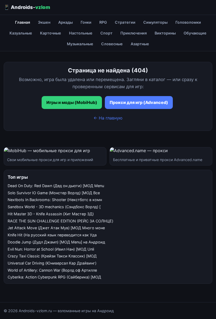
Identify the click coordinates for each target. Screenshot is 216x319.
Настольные (80, 33)
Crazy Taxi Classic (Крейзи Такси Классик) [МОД (52, 256)
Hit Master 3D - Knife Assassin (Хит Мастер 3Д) (51, 214)
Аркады (65, 22)
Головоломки (188, 22)
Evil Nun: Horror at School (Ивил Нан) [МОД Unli (51, 249)
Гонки (86, 22)
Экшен (44, 22)
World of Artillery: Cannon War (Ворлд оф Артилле (52, 270)
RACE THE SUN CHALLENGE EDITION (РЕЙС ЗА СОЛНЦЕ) (60, 221)
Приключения (133, 33)
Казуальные (20, 33)
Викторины (165, 33)
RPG (103, 22)
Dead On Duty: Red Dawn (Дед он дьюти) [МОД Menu (56, 185)
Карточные (50, 33)
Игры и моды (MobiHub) (71, 102)
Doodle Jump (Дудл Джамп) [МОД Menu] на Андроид (56, 242)
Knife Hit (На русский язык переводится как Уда (52, 235)
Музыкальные (80, 44)
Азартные (140, 44)
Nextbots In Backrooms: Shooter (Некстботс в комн (55, 199)
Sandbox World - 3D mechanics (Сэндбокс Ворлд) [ (54, 207)
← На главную (108, 118)
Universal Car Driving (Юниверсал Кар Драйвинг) (52, 263)
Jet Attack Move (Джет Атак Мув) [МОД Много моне (56, 228)
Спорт (106, 33)
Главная (22, 22)
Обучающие (195, 33)
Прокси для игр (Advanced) (139, 102)
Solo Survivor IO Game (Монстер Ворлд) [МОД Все (54, 193)
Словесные (112, 44)
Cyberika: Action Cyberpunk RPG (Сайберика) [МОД (54, 277)
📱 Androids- (27, 7)
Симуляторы (155, 22)
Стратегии (125, 22)
